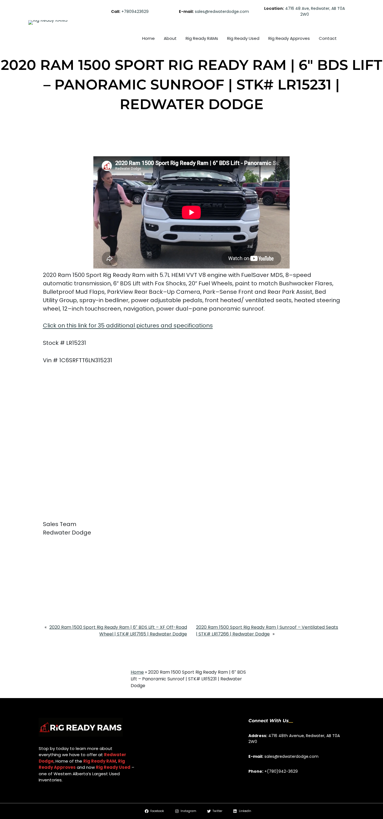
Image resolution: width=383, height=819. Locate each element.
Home (137, 672)
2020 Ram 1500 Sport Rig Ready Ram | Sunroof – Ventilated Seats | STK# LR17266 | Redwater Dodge (267, 630)
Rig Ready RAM (99, 761)
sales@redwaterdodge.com (222, 11)
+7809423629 (135, 11)
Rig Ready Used (113, 767)
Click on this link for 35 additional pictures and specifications (128, 325)
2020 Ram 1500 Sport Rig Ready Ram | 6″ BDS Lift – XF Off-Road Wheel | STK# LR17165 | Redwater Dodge (118, 630)
